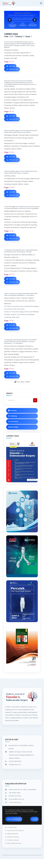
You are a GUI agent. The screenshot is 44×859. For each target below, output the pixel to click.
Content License (13, 840)
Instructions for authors (15, 830)
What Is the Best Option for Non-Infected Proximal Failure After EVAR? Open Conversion (20, 172)
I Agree (34, 819)
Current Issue (13, 421)
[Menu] (40, 3)
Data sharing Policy (14, 843)
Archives (13, 410)
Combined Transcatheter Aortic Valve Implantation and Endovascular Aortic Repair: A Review (21, 251)
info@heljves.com (15, 764)
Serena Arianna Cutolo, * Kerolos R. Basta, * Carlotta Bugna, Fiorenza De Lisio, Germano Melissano (19, 300)
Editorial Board (12, 834)
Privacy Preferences (13, 819)
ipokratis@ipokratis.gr (16, 799)
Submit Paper (13, 427)
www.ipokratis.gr (15, 802)
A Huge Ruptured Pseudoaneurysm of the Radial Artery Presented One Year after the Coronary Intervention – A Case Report (20, 341)
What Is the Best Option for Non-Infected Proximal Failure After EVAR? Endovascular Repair (20, 131)
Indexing (13, 416)
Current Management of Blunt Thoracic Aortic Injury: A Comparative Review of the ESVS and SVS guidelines (22, 207)
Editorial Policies (13, 837)
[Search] (35, 400)
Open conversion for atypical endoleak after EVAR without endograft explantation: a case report (20, 294)
